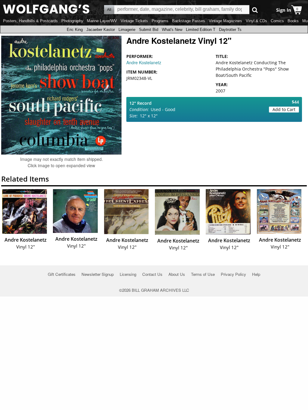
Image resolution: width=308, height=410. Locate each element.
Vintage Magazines (225, 21)
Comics (277, 21)
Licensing (128, 274)
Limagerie (127, 29)
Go (254, 9)
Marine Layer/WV (102, 21)
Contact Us (152, 274)
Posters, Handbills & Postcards (30, 21)
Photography (72, 21)
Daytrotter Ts (230, 29)
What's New (172, 29)
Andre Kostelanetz (143, 62)
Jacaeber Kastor (100, 29)
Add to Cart (284, 109)
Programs (160, 21)
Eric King (75, 29)
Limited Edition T (200, 29)
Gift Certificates (61, 274)
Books (293, 21)
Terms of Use (203, 274)
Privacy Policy (233, 274)
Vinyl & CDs (256, 21)
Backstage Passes (188, 21)
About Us (176, 274)
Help (256, 274)
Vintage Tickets (134, 21)
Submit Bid (148, 29)
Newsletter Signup (98, 274)
